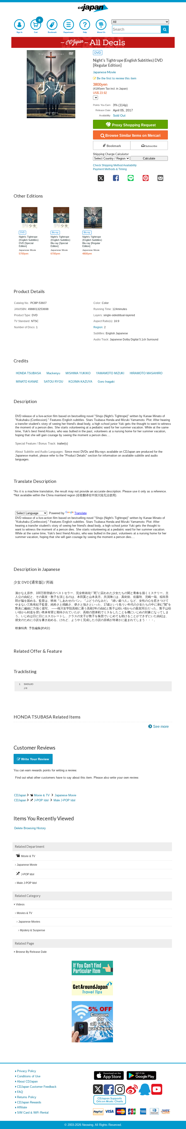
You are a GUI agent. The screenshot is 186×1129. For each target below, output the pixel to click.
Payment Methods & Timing (110, 169)
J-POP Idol (41, 800)
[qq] (144, 1089)
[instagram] (120, 1089)
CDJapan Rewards (29, 1102)
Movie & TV (42, 795)
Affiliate (22, 1107)
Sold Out (119, 115)
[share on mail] (160, 176)
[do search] (165, 29)
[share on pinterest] (145, 176)
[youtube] (156, 1089)
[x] (98, 1089)
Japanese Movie (104, 72)
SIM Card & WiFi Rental (33, 1112)
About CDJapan (27, 1081)
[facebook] (109, 1089)
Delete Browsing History (30, 828)
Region (98, 327)
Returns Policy (26, 1097)
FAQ (20, 1092)
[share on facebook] (115, 176)
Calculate (149, 158)
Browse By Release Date (31, 951)
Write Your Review (34, 759)
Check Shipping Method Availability (115, 165)
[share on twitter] (100, 176)
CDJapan (20, 795)
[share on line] (130, 176)
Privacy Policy (26, 1071)
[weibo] (132, 1089)
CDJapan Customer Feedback (36, 1086)
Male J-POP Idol (64, 800)
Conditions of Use (28, 1076)
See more (161, 726)
